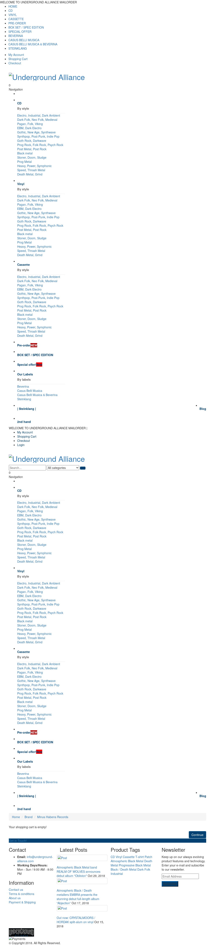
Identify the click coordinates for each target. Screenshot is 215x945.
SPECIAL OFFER (19, 31)
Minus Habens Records (52, 817)
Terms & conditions (21, 894)
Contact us (16, 889)
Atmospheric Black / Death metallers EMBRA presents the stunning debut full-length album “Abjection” (78, 896)
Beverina (23, 386)
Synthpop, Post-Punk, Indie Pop (38, 136)
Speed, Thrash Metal (31, 170)
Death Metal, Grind (29, 174)
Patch (148, 857)
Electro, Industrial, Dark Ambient (38, 115)
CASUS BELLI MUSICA (23, 40)
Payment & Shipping (22, 902)
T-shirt (139, 857)
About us (15, 898)
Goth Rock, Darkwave (31, 140)
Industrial (117, 873)
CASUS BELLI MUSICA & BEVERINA (32, 44)
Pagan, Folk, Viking (30, 124)
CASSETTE (16, 19)
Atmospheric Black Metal (127, 861)
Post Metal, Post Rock (31, 149)
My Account (16, 55)
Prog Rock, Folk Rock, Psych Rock (40, 145)
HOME (12, 6)
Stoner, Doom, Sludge (31, 157)
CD (10, 10)
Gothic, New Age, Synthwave (36, 132)
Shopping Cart (18, 59)
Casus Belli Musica (29, 390)
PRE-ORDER (17, 23)
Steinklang (24, 399)
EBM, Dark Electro (29, 128)
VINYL (12, 15)
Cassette (129, 857)
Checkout (14, 63)
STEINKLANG (17, 48)
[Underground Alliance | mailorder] (107, 932)
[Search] (82, 468)
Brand (29, 817)
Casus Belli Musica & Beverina (37, 395)
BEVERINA (15, 36)
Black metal (25, 153)
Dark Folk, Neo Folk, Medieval (37, 119)
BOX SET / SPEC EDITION (26, 27)
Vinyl (119, 857)
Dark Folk (143, 869)
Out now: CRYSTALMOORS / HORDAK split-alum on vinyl (76, 920)
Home (16, 817)
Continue (197, 835)
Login (21, 445)
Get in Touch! (18, 840)
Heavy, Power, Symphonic (34, 166)
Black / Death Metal (123, 869)
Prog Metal (24, 161)
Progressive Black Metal (135, 865)
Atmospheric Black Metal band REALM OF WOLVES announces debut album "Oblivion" (78, 871)
